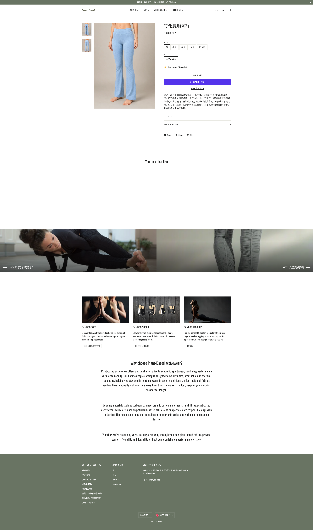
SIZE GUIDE (169, 116)
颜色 (166, 54)
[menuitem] (134, 10)
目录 (114, 475)
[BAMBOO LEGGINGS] (207, 309)
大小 (166, 42)
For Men (115, 479)
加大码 (202, 47)
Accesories (116, 484)
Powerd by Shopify (156, 521)
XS (167, 47)
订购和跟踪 (87, 484)
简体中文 (144, 514)
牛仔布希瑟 (171, 59)
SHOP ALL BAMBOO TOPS (92, 346)
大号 (192, 47)
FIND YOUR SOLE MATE (142, 346)
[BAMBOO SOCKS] (156, 309)
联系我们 (86, 470)
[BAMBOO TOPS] (105, 309)
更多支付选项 (197, 88)
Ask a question (171, 124)
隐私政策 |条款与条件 (91, 497)
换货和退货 (87, 488)
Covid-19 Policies (88, 502)
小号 (174, 47)
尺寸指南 (86, 475)
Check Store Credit (89, 479)
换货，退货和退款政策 (92, 493)
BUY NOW (190, 346)
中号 (183, 47)
